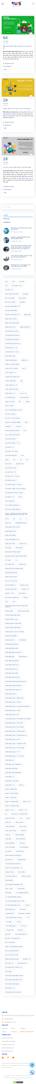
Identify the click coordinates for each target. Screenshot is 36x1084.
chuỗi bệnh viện (10, 356)
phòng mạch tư (10, 640)
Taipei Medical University (13, 855)
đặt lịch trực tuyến (11, 955)
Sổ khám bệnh (24, 847)
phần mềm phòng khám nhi (13, 685)
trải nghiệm (9, 880)
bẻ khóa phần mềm (11, 310)
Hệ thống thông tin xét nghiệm (15, 488)
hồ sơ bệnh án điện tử (12, 505)
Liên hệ (4, 1031)
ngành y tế (24, 589)
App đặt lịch (9, 289)
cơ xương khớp (10, 397)
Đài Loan (8, 934)
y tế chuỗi (8, 921)
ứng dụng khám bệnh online (14, 975)
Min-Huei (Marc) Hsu (11, 572)
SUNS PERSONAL (20, 839)
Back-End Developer (11, 294)
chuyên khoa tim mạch (12, 335)
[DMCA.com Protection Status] (18, 1082)
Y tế (27, 917)
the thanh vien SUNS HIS (12, 863)
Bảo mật (22, 302)
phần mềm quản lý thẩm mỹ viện (15, 743)
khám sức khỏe (10, 543)
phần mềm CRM (9, 656)
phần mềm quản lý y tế (12, 752)
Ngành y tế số (9, 593)
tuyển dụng (20, 888)
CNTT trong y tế (10, 372)
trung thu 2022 (26, 876)
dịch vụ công (9, 405)
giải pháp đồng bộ (11, 455)
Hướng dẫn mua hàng (8, 1041)
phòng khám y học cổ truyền (14, 631)
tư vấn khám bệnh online (13, 897)
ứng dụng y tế (9, 988)
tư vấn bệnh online (22, 892)
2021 (13, 281)
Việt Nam (22, 909)
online (25, 597)
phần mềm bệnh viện (11, 648)
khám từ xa (23, 543)
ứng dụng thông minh (12, 984)
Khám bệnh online (21, 523)
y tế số (18, 921)
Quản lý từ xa (9, 810)
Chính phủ (24, 360)
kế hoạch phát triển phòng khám (15, 556)
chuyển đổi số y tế (11, 347)
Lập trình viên (9, 564)
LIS (16, 560)
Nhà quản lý (22, 593)
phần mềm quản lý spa (12, 739)
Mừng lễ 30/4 (24, 585)
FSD (25, 430)
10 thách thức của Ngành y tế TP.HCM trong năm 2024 (20, 265)
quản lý (21, 785)
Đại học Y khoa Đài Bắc (12, 938)
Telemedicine (21, 859)
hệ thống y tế (9, 497)
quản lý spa (27, 801)
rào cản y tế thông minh (19, 814)
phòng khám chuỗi (23, 611)
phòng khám (9, 611)
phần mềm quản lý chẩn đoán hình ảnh (17, 706)
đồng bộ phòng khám (12, 959)
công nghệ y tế (10, 393)
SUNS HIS (23, 830)
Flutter (18, 426)
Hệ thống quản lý (10, 480)
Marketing (22, 564)
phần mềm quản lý (11, 694)
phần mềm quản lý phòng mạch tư (16, 735)
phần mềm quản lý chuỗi (13, 702)
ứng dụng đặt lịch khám (13, 992)
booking (25, 294)
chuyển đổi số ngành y (12, 339)
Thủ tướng (21, 872)
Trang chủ (5, 1028)
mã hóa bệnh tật (10, 585)
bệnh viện (27, 314)
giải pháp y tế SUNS (11, 451)
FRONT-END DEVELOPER (12, 430)
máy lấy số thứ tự (11, 581)
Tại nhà (27, 905)
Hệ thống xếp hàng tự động (14, 492)
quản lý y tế (23, 810)
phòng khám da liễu (11, 619)
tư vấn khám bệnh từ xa (13, 905)
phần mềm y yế (9, 785)
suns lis (8, 834)
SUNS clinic (23, 826)
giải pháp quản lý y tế (12, 443)
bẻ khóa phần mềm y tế (24, 178)
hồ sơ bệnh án (9, 501)
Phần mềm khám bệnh (12, 660)
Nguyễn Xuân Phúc (11, 589)
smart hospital (10, 818)
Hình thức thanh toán (8, 1044)
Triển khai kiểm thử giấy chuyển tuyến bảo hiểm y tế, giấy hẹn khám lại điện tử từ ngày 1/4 (21, 247)
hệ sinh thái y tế (10, 472)
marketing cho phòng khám (14, 568)
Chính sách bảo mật (8, 1048)
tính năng (8, 892)
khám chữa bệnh (10, 535)
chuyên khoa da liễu (11, 331)
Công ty (22, 1028)
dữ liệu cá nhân (10, 414)
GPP (22, 455)
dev (20, 401)
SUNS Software (10, 847)
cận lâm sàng (24, 397)
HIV (21, 459)
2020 (6, 281)
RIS (6, 814)
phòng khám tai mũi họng (13, 623)
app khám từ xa (17, 285)
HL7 (27, 459)
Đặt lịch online (10, 942)
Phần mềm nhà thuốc (11, 673)
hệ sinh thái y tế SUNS (12, 476)
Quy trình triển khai (7, 1038)
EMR (26, 422)
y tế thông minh (10, 926)
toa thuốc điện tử (11, 876)
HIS (14, 459)
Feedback (8, 426)
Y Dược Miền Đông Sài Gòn (13, 917)
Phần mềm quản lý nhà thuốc (14, 727)
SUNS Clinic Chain (10, 830)
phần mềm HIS (23, 656)
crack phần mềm (10, 381)
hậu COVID (8, 463)
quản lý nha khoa (10, 797)
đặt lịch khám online (12, 950)
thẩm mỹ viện (9, 872)
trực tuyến (9, 888)
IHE (14, 518)
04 (5, 38)
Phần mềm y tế (9, 776)
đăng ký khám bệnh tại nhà (13, 946)
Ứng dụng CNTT (22, 963)
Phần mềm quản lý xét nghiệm (14, 747)
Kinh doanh (19, 547)
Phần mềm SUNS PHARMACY (13, 764)
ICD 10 (7, 518)
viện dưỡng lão (10, 909)
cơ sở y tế (23, 393)
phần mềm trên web (11, 768)
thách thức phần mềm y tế (13, 868)
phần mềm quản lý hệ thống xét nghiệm (18, 718)
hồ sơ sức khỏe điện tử (12, 509)
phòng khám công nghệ (12, 615)
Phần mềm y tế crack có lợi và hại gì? (17, 108)
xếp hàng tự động (24, 913)
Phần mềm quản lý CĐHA (12, 710)
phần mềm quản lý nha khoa (14, 723)
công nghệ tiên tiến (11, 389)
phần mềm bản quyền (11, 644)
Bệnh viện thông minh (12, 323)
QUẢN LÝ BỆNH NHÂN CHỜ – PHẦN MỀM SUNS (21, 237)
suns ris (22, 843)
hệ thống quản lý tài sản (13, 484)
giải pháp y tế (9, 447)
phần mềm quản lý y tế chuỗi (14, 756)
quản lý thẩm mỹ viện (12, 805)
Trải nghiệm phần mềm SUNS (14, 884)
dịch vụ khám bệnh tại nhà (13, 410)
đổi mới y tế (27, 959)
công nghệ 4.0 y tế (11, 385)
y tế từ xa (23, 926)
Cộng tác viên (9, 401)
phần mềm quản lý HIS (12, 714)
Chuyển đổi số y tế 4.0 (12, 352)
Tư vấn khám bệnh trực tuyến (14, 901)
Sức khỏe (8, 851)
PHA (14, 601)
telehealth (9, 859)
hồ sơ (20, 497)
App (6, 285)
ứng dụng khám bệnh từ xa (13, 979)
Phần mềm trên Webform (13, 772)
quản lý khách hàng (11, 793)
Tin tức (13, 1028)
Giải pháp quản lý (10, 439)
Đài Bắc (20, 930)
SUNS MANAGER (19, 834)
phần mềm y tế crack (12, 781)
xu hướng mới (9, 913)
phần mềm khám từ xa (12, 665)
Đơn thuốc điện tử (21, 934)
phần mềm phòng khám (12, 677)
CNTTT (24, 368)
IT (26, 518)
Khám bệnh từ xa (10, 531)
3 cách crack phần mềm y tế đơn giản (17, 167)
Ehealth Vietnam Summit (13, 422)
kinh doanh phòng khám (12, 552)
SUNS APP (8, 822)
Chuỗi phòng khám (11, 360)
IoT (21, 518)
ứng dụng (8, 971)
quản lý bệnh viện (11, 789)
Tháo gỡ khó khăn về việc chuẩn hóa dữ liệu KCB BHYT (21, 256)
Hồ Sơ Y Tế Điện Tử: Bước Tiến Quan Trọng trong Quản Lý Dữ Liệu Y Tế (16, 514)
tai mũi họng (20, 851)
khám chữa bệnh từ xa (12, 539)
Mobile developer (11, 576)
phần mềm (22, 640)
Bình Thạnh (22, 298)
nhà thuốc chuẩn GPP (12, 597)
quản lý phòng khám (11, 801)
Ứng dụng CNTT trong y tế (13, 967)
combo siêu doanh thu (12, 376)
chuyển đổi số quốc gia (12, 343)
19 (5, 100)
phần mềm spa (9, 760)
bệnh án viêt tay (10, 327)
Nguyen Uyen (9, 63)
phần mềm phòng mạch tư (13, 689)
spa (21, 818)
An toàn (21, 281)
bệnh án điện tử (25, 327)
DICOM (27, 401)
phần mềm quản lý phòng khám (15, 731)
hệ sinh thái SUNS (10, 468)
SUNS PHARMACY (10, 843)
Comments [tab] (6, 222)
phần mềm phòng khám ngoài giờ (15, 681)
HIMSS (7, 459)
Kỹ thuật (8, 560)
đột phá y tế (9, 963)
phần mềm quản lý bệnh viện (14, 698)
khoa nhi (8, 523)
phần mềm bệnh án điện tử (13, 652)
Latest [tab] (5, 215)
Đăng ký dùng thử (26, 1031)
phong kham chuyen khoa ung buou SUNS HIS (16, 606)
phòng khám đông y (11, 636)
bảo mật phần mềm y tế (12, 306)
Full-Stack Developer (12, 434)
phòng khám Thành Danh (13, 627)
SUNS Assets (20, 822)
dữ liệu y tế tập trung (12, 418)
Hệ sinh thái (20, 463)
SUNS (28, 818)
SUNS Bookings (10, 826)
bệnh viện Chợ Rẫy (11, 319)
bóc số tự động (10, 302)
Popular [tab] (6, 218)
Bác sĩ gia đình (9, 298)
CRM (21, 381)
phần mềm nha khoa (11, 669)
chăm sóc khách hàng (12, 364)
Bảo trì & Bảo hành (7, 1051)
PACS (6, 601)
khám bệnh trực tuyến (12, 527)
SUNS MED (8, 839)
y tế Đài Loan (9, 930)
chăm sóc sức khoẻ (11, 368)
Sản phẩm (14, 1031)
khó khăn (8, 547)
